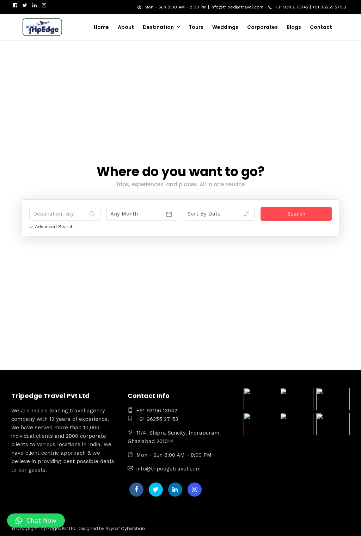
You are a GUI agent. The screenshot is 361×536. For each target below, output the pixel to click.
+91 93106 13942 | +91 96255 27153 (310, 7)
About (126, 27)
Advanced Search (54, 226)
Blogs (294, 27)
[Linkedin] (34, 5)
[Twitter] (156, 489)
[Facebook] (136, 489)
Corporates (262, 27)
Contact (321, 27)
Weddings (225, 27)
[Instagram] (44, 5)
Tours (196, 27)
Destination (158, 27)
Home (101, 27)
